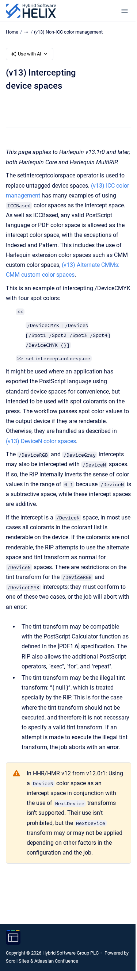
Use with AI (29, 54)
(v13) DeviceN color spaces (41, 441)
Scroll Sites (17, 961)
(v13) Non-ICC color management (68, 32)
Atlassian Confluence (56, 961)
